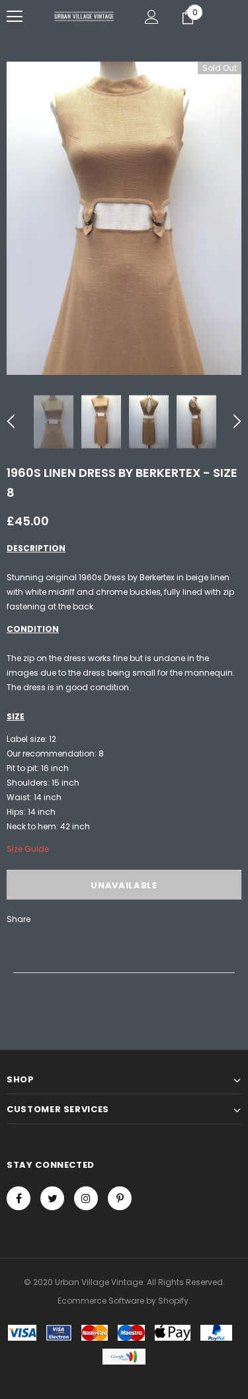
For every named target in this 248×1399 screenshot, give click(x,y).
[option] (124, 218)
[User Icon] (152, 17)
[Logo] (84, 16)
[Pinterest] (120, 1198)
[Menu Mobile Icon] (14, 17)
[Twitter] (52, 1198)
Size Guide (28, 849)
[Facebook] (18, 1198)
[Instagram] (86, 1198)
